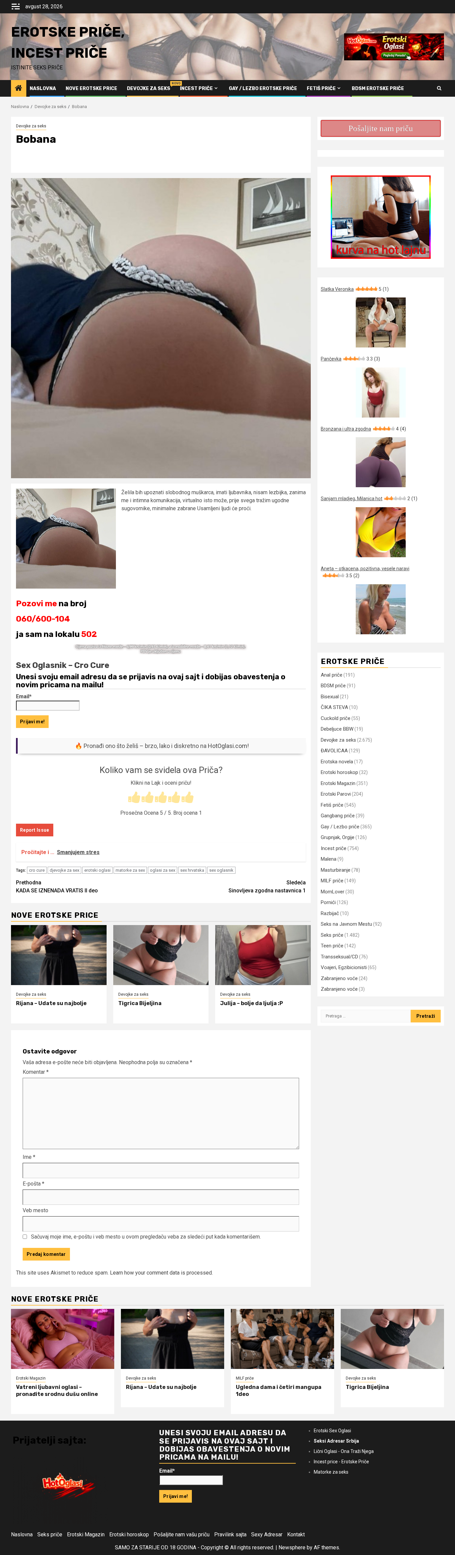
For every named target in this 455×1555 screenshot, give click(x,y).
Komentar (36, 1072)
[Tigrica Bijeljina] (161, 955)
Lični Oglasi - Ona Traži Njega (344, 1451)
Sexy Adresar (266, 1534)
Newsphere (291, 1547)
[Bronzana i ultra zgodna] (381, 462)
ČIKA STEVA (334, 707)
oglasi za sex (162, 870)
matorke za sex (130, 870)
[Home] (18, 88)
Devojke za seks (148, 88)
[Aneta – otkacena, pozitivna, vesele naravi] (381, 609)
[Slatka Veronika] (381, 322)
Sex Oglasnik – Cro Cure (62, 665)
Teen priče (332, 946)
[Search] (439, 88)
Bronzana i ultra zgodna (363, 429)
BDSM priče (333, 686)
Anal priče (331, 675)
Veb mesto (35, 1210)
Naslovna (43, 88)
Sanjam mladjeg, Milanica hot (369, 498)
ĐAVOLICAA (334, 751)
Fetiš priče (321, 88)
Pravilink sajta (230, 1534)
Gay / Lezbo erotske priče (263, 88)
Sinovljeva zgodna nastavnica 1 (267, 886)
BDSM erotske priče (378, 88)
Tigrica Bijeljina (140, 1003)
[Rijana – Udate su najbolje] (59, 955)
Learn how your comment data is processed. (161, 1273)
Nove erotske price (91, 88)
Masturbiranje (335, 870)
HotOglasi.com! (228, 745)
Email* (24, 696)
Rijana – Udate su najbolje (51, 1003)
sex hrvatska (192, 870)
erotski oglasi (97, 870)
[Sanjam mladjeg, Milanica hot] (381, 532)
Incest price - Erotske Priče (341, 1461)
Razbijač (330, 913)
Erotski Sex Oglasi (332, 1430)
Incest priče (196, 88)
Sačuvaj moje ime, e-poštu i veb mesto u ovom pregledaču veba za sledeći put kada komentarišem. (146, 1237)
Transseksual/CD (339, 957)
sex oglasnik (221, 870)
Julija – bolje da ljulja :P (251, 1003)
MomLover (332, 892)
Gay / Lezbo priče (340, 827)
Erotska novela (337, 762)
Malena (328, 859)
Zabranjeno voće (339, 978)
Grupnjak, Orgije (337, 837)
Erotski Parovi (336, 794)
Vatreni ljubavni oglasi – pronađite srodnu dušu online (57, 1390)
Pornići (328, 902)
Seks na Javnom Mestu (346, 924)
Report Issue (34, 830)
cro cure (37, 870)
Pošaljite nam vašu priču (182, 1534)
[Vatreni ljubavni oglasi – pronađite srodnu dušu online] (62, 1339)
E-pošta (33, 1184)
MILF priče (332, 881)
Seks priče (332, 935)
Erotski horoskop (339, 772)
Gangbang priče (338, 816)
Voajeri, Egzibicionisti (344, 967)
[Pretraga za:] (366, 1016)
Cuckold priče (335, 718)
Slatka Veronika (355, 289)
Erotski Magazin (338, 783)
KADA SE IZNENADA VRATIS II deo (57, 886)
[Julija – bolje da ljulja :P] (263, 955)
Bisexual (330, 697)
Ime (29, 1157)
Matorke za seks (331, 1472)
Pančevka (350, 358)
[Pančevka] (381, 392)
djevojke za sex (64, 870)
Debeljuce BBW (337, 729)
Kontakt (296, 1534)
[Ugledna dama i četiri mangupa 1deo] (282, 1339)
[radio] (134, 798)
